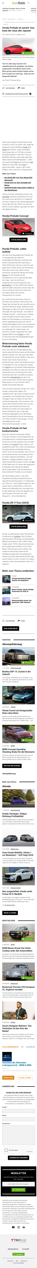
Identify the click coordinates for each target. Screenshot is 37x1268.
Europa (4, 275)
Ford (15, 162)
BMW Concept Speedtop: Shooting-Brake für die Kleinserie (18, 750)
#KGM (13, 944)
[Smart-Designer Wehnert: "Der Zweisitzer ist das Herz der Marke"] (18, 1010)
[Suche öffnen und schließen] (28, 3)
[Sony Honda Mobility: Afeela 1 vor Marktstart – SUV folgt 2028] (18, 837)
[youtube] (13, 1227)
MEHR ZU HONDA (10, 913)
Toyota (14, 444)
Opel (31, 162)
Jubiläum (17, 536)
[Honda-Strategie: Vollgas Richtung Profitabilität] (18, 798)
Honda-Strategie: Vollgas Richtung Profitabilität (14, 815)
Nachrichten (11, 19)
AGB (17, 1261)
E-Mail (4, 1107)
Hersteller (5, 197)
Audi (24, 165)
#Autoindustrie (15, 810)
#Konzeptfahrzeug (12, 644)
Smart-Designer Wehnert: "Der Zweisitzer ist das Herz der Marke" (17, 1028)
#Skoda (13, 707)
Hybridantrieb (15, 377)
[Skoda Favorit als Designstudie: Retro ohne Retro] (18, 695)
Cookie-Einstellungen (18, 1263)
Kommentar (6, 1123)
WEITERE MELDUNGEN (12, 766)
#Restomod (14, 983)
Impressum (10, 1261)
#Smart (13, 1022)
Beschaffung (7, 285)
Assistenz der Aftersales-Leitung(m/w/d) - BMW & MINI (16, 1063)
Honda (25, 147)
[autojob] (30, 1047)
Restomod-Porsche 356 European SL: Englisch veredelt (18, 988)
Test (32, 462)
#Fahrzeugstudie (16, 668)
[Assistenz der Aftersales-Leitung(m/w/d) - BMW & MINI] (7, 1056)
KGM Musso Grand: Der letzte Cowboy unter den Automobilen (17, 949)
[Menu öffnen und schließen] (3, 3)
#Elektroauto (15, 849)
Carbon (20, 334)
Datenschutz (24, 1261)
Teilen (23, 88)
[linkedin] (24, 1227)
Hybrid (7, 367)
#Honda (6, 786)
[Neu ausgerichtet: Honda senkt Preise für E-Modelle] (18, 876)
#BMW (13, 746)
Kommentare (10, 88)
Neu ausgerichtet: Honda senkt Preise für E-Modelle (17, 892)
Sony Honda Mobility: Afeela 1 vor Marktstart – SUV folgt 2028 (17, 853)
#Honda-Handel (15, 888)
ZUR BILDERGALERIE (18, 240)
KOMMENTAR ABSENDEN (18, 1158)
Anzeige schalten (25, 1078)
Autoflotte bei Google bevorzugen (16, 94)
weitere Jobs (8, 1078)
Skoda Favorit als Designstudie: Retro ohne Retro (17, 711)
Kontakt (25, 1249)
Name (4, 1115)
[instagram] (18, 1227)
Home (4, 19)
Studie (4, 150)
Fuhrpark (20, 19)
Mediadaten (13, 1249)
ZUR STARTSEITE (11, 629)
